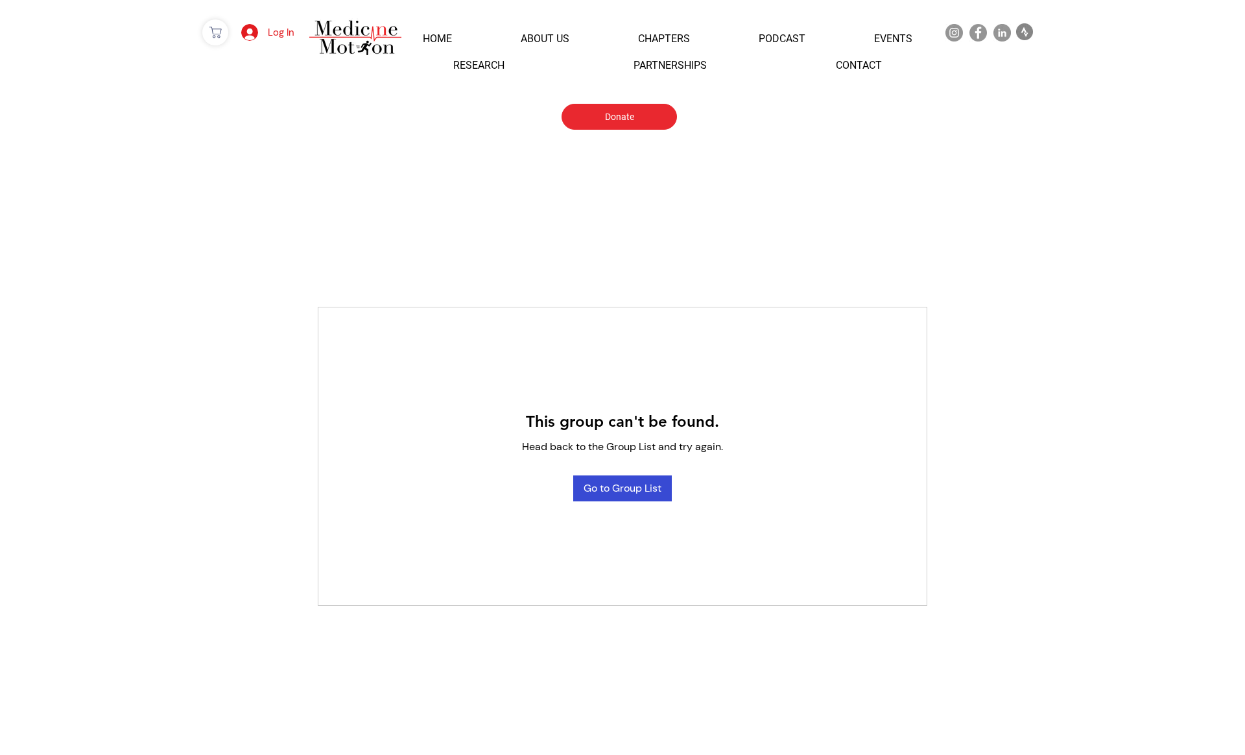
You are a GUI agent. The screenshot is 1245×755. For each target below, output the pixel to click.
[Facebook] (978, 33)
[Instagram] (954, 33)
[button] (437, 38)
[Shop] (215, 32)
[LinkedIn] (1002, 33)
